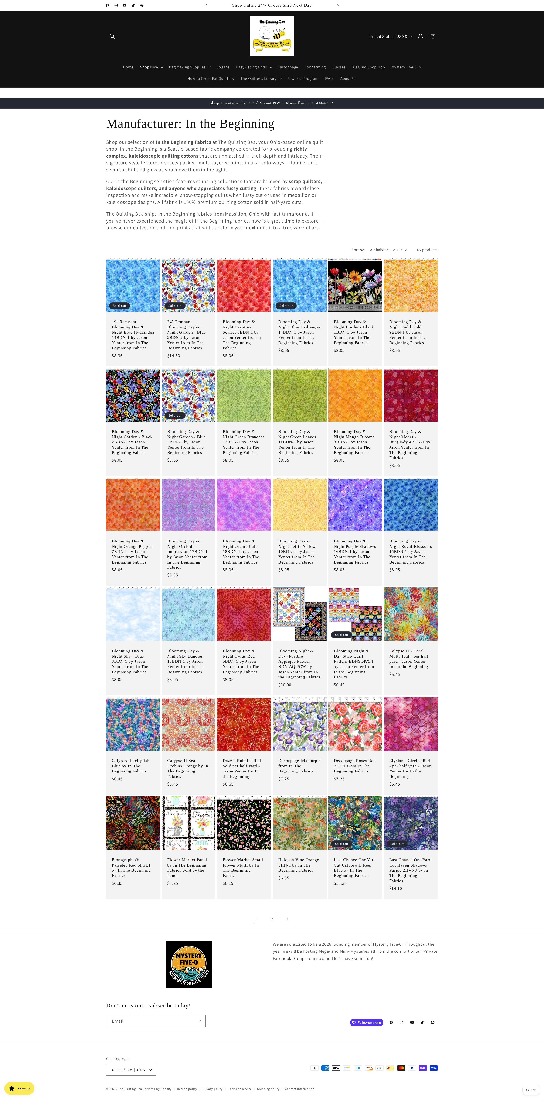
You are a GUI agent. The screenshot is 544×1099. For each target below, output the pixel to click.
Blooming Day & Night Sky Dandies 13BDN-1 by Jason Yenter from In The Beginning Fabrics (185, 661)
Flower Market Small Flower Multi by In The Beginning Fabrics (243, 868)
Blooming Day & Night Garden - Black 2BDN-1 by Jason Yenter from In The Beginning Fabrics (132, 442)
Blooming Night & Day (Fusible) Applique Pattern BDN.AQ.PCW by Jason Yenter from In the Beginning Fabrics (299, 664)
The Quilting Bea (130, 1089)
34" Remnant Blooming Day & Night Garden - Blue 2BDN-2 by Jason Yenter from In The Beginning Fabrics (186, 335)
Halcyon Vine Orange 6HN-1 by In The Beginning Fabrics (298, 865)
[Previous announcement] (206, 5)
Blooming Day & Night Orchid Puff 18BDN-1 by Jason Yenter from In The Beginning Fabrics (241, 551)
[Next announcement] (338, 5)
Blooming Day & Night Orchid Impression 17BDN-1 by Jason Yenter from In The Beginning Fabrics (187, 554)
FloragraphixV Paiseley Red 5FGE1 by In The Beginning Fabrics (131, 868)
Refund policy (187, 1089)
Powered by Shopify (157, 1089)
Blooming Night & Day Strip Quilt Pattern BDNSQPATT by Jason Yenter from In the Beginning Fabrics (354, 664)
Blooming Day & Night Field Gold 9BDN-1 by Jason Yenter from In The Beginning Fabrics (407, 332)
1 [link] (257, 919)
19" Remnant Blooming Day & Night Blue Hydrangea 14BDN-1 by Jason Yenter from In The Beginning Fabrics (133, 335)
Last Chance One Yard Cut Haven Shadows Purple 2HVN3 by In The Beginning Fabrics (410, 870)
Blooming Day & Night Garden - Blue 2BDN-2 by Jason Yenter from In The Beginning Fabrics (186, 442)
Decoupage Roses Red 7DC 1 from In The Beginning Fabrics (355, 765)
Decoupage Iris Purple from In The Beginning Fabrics (299, 765)
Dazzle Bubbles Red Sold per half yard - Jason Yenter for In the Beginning (242, 768)
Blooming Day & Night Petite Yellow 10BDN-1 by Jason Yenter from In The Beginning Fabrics (297, 551)
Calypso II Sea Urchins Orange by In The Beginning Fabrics (187, 768)
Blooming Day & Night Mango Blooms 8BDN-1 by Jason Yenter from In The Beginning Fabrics (354, 442)
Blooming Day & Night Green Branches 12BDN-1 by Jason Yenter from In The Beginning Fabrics (244, 442)
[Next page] (287, 919)
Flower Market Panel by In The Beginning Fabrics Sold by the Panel (187, 868)
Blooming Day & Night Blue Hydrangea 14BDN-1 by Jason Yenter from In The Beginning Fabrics (299, 332)
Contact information (299, 1089)
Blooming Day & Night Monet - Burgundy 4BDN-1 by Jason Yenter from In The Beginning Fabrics (410, 444)
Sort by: (358, 249)
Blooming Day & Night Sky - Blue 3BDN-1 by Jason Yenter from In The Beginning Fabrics (130, 661)
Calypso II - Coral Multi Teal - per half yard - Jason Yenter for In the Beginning (409, 659)
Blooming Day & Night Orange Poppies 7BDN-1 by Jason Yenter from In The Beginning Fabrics (133, 551)
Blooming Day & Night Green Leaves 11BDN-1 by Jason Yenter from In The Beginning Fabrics (297, 442)
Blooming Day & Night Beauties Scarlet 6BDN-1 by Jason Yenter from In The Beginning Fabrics (242, 335)
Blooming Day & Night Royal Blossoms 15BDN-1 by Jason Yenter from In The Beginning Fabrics (410, 551)
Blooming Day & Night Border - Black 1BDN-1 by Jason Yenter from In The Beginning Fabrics (354, 332)
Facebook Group (289, 958)
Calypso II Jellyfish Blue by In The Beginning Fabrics (131, 765)
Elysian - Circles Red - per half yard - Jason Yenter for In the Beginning (410, 768)
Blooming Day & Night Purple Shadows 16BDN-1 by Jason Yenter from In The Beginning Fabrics (355, 551)
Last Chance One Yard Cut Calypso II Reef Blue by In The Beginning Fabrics (355, 868)
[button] (112, 36)
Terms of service (240, 1089)
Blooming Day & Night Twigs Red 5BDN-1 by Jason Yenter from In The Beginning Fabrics (241, 661)
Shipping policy (268, 1089)
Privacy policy (213, 1089)
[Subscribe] (199, 1021)
